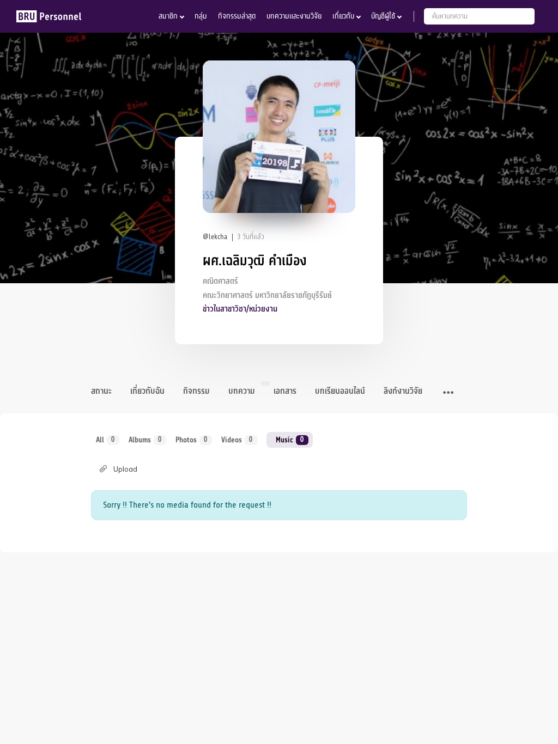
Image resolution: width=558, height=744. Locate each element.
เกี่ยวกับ (343, 16)
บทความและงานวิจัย (294, 16)
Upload (125, 469)
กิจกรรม (196, 391)
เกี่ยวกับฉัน (147, 391)
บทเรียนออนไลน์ (340, 391)
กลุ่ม (201, 16)
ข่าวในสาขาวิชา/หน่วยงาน (240, 309)
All (105, 440)
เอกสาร (285, 391)
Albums (145, 440)
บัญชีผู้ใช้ (383, 16)
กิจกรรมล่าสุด (237, 16)
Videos (237, 440)
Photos (191, 440)
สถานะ (101, 391)
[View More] (448, 393)
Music (290, 440)
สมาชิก (168, 16)
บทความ (241, 391)
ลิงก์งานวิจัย (403, 391)
